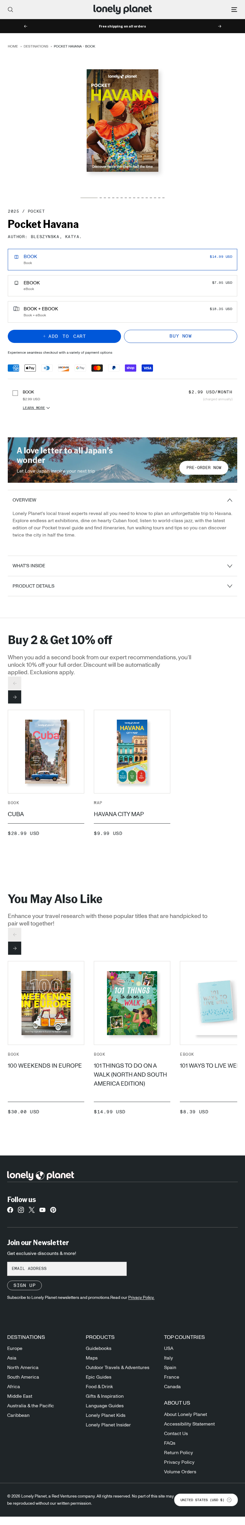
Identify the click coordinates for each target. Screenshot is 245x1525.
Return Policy (178, 1452)
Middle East (19, 1396)
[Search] (10, 9)
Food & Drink (99, 1386)
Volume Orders (180, 1471)
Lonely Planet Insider (108, 1425)
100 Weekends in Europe (45, 1066)
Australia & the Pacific (30, 1405)
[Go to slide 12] (142, 197)
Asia (11, 1358)
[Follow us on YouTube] (42, 1211)
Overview (24, 500)
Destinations (36, 46)
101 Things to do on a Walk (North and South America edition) (130, 1075)
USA (168, 1348)
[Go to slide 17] (163, 197)
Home (13, 46)
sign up (24, 1285)
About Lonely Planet (185, 1414)
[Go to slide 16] (159, 197)
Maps (92, 1358)
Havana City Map (119, 814)
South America (23, 1377)
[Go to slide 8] (126, 197)
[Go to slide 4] (109, 197)
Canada (172, 1386)
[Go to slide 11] (138, 197)
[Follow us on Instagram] (21, 1211)
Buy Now (180, 336)
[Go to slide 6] (117, 197)
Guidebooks (98, 1348)
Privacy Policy (179, 1462)
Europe (14, 1348)
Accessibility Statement (189, 1424)
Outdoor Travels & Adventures (117, 1367)
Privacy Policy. (141, 1298)
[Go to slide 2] (100, 197)
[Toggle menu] (234, 10)
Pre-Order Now (203, 468)
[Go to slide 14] (151, 197)
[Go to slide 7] (121, 197)
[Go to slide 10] (134, 197)
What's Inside (29, 565)
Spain (170, 1367)
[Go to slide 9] (130, 197)
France (171, 1377)
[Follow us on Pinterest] (53, 1211)
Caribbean (18, 1415)
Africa (13, 1386)
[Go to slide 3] (105, 197)
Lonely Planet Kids (105, 1415)
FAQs (169, 1443)
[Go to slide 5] (113, 197)
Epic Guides (98, 1377)
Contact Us (176, 1433)
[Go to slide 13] (147, 197)
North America (23, 1367)
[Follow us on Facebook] (10, 1211)
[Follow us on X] (32, 1211)
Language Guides (105, 1405)
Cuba (16, 814)
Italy (168, 1358)
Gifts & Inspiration (105, 1396)
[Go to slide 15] (155, 197)
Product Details (33, 586)
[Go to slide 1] (89, 197)
